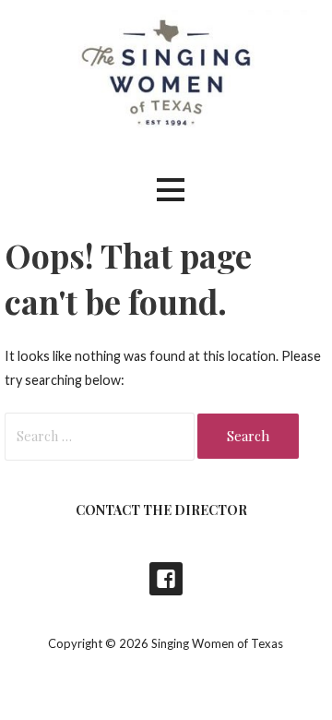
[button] (170, 189)
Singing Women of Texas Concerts (166, 578)
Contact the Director (161, 510)
